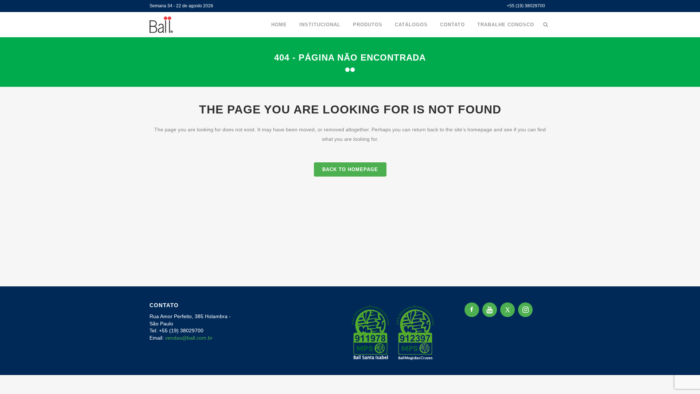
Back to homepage (350, 169)
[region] (95, 336)
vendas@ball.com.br (189, 338)
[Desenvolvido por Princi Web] (545, 360)
